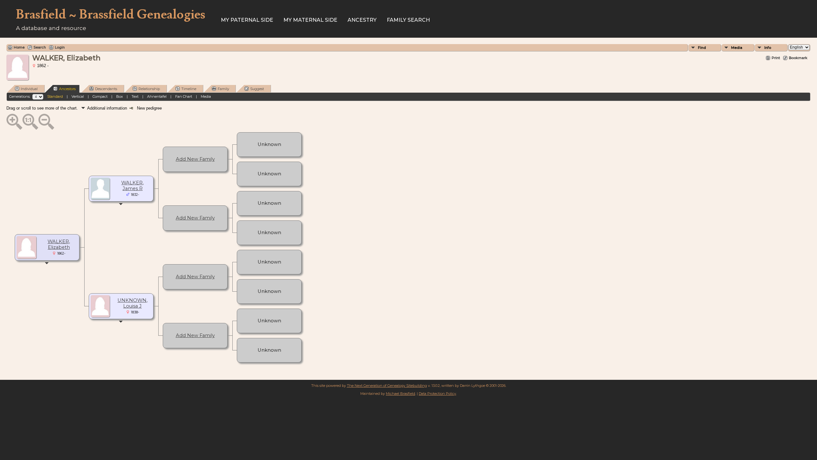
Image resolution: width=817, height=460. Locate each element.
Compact (100, 96)
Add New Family (195, 159)
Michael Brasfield (400, 393)
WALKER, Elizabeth (59, 244)
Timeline (188, 89)
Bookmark (798, 58)
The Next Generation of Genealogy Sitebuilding (387, 385)
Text (135, 96)
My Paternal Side (247, 20)
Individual (29, 89)
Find (702, 47)
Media (736, 47)
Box (119, 96)
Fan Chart (183, 96)
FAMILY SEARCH (408, 20)
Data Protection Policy (437, 393)
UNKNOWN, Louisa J (132, 303)
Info (767, 47)
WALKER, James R (132, 185)
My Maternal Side (310, 20)
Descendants (106, 89)
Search (40, 47)
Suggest (257, 89)
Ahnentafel (157, 96)
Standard (55, 96)
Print (776, 58)
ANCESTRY (362, 20)
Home (19, 47)
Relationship (149, 89)
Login (60, 47)
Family (223, 89)
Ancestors (67, 89)
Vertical (77, 96)
